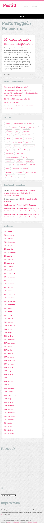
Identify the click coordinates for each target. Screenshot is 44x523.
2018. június (8, 329)
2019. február (8, 322)
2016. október (8, 367)
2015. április (8, 402)
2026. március (9, 235)
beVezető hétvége (18, 123)
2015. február (8, 409)
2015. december (9, 385)
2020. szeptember (10, 301)
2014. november (9, 416)
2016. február (8, 381)
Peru (7, 165)
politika (14, 165)
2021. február (8, 287)
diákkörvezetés (33, 127)
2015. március (9, 406)
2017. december (9, 339)
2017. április (8, 353)
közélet (18, 150)
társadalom (19, 172)
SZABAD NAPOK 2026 (11, 102)
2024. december (9, 242)
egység (17, 131)
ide (2, 514)
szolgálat (25, 168)
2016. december (9, 360)
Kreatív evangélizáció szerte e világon (24, 211)
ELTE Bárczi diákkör (27, 135)
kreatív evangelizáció (29, 146)
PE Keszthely (29, 161)
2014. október (9, 420)
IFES (7, 142)
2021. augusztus (9, 277)
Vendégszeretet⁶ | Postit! (12, 205)
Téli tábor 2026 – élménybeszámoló (17, 99)
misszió (25, 157)
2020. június (8, 312)
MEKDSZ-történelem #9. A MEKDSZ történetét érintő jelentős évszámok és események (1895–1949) (20, 193)
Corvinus (14, 127)
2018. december (9, 326)
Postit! (9, 5)
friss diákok (29, 138)
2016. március (9, 378)
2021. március (9, 284)
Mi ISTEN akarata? (29, 205)
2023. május (8, 256)
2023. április (8, 259)
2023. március (9, 263)
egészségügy (26, 131)
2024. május (8, 246)
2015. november (9, 388)
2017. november (9, 343)
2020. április (8, 319)
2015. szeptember (10, 395)
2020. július (8, 308)
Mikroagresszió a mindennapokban (18, 41)
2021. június (8, 280)
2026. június (8, 232)
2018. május (8, 333)
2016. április (8, 374)
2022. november (9, 273)
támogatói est (9, 172)
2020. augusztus (9, 305)
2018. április (8, 336)
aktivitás (8, 123)
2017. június (8, 346)
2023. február (8, 266)
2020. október (9, 298)
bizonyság (29, 123)
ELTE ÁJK (8, 138)
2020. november (9, 294)
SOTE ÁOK (32, 165)
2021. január (8, 291)
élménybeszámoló (10, 176)
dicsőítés (23, 127)
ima (13, 142)
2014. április (8, 430)
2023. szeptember (10, 252)
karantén (8, 146)
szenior (7, 168)
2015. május (8, 399)
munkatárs (20, 161)
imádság (20, 142)
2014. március (9, 434)
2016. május (8, 371)
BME (7, 127)
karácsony (16, 146)
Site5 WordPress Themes (14, 522)
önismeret (21, 176)
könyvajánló (9, 150)
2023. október (9, 249)
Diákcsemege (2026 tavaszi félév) (16, 87)
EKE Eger (8, 135)
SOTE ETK (23, 165)
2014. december (9, 413)
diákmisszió (9, 131)
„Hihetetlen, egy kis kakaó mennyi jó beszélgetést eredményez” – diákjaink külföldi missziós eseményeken (21, 93)
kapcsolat (28, 142)
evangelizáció (18, 138)
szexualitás (16, 168)
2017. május (8, 350)
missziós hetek (9, 161)
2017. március (9, 357)
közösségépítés (9, 153)
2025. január (8, 239)
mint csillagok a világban (12, 157)
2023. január (8, 270)
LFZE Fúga (20, 153)
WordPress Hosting (32, 522)
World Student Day (31, 172)
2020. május (8, 315)
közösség (26, 150)
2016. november (9, 364)
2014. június (8, 423)
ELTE (16, 135)
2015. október (8, 392)
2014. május (8, 427)
